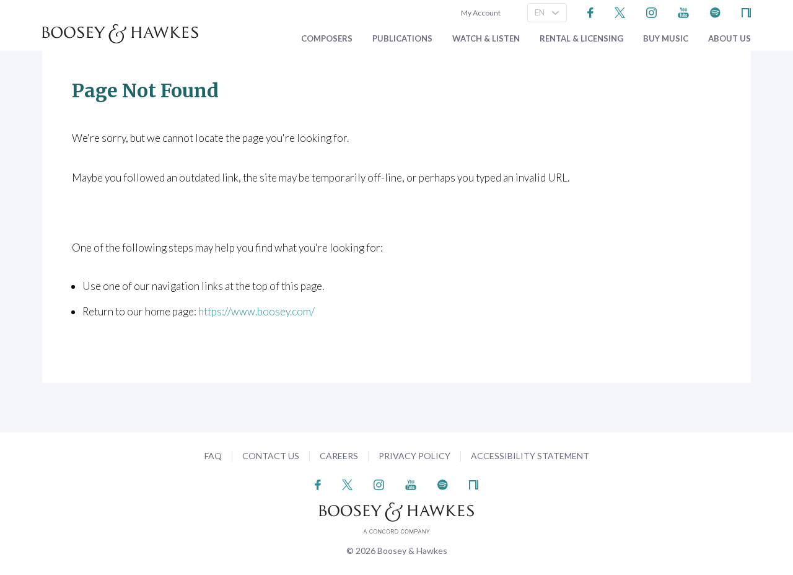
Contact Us (270, 455)
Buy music (665, 38)
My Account (479, 12)
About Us (729, 38)
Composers (327, 38)
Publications (402, 38)
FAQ (213, 455)
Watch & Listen (486, 38)
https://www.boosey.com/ (256, 311)
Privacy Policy (414, 455)
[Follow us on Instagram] (651, 11)
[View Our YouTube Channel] (683, 11)
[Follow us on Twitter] (620, 11)
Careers (339, 455)
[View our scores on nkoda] (746, 11)
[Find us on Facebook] (590, 11)
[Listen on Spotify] (715, 11)
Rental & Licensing (581, 38)
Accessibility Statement (530, 455)
